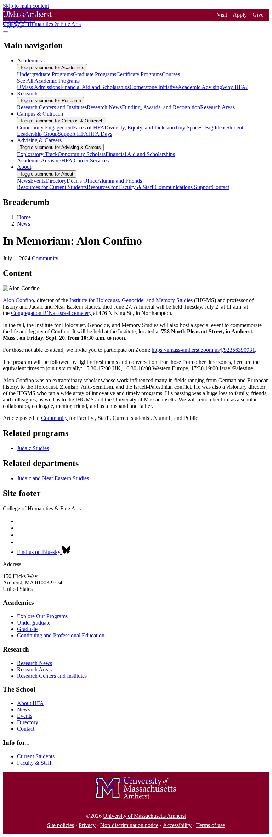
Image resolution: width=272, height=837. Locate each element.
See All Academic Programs (48, 81)
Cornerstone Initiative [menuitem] (154, 87)
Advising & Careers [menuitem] (39, 140)
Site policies (60, 825)
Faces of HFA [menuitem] (88, 127)
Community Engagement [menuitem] (45, 127)
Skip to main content (26, 6)
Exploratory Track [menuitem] (37, 154)
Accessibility (177, 825)
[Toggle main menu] (5, 32)
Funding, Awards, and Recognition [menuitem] (161, 107)
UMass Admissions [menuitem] (38, 87)
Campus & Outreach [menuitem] (40, 114)
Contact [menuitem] (220, 187)
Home (24, 217)
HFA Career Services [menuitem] (85, 160)
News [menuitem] (23, 181)
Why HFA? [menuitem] (235, 87)
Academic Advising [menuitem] (200, 87)
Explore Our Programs (42, 616)
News (23, 224)
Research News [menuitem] (104, 107)
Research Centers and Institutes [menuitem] (52, 107)
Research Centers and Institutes (52, 676)
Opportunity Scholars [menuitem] (82, 154)
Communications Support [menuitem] (183, 187)
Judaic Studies (33, 448)
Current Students (36, 756)
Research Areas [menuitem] (217, 107)
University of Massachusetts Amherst (144, 816)
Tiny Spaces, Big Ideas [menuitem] (200, 127)
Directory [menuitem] (56, 181)
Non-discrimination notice (129, 825)
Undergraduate (33, 623)
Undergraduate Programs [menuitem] (45, 74)
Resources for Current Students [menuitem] (52, 187)
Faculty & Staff (34, 763)
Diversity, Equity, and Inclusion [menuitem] (139, 127)
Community (45, 258)
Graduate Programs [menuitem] (94, 74)
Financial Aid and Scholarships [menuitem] (95, 87)
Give (258, 15)
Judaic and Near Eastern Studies (53, 478)
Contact (25, 729)
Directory (27, 722)
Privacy (87, 825)
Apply (240, 15)
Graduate (27, 629)
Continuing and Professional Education (60, 635)
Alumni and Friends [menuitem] (119, 181)
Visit (222, 15)
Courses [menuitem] (171, 74)
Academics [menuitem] (29, 60)
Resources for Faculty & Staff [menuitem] (121, 187)
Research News (34, 663)
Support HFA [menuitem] (73, 134)
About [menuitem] (24, 167)
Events (24, 716)
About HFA (30, 703)
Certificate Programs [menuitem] (139, 74)
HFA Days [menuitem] (100, 134)
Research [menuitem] (27, 93)
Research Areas (34, 669)
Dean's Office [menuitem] (82, 181)
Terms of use (210, 825)
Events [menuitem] (37, 181)
